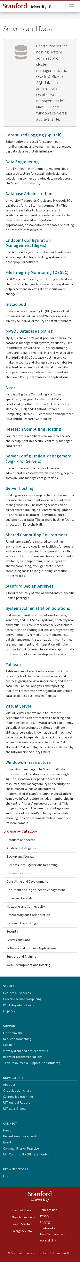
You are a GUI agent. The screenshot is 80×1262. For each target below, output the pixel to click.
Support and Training (21, 956)
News (7, 1130)
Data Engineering (22, 162)
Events (8, 1142)
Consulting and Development (27, 881)
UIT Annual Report (16, 1102)
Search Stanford (22, 1224)
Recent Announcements (20, 1136)
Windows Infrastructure (28, 762)
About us (9, 1084)
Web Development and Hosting (28, 965)
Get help (9, 1045)
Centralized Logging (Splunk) (34, 135)
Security (12, 931)
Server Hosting (20, 488)
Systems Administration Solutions (38, 608)
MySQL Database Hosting (29, 331)
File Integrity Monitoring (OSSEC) (37, 272)
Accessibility (48, 1240)
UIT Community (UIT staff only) (26, 1154)
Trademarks (47, 1228)
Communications (19, 873)
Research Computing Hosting (33, 429)
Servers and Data (18, 940)
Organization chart (17, 1090)
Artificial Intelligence (22, 848)
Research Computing (21, 923)
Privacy (44, 1216)
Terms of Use (48, 1210)
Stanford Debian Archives (29, 586)
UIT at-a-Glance (14, 1108)
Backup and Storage (20, 856)
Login (7, 1176)
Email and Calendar (20, 898)
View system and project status (25, 1051)
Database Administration (29, 194)
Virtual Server (18, 706)
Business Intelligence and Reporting (32, 865)
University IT (40, 7)
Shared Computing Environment (36, 535)
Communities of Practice (21, 1148)
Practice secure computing (22, 999)
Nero (10, 387)
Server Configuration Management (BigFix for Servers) (39, 459)
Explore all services (17, 993)
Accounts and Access (21, 840)
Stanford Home (21, 1210)
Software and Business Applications (31, 948)
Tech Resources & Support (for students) (32, 1063)
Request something (17, 1039)
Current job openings (18, 1096)
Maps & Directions (23, 1217)
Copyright (46, 1222)
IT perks (9, 1011)
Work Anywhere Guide (18, 1005)
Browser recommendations (23, 1057)
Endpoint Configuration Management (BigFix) (28, 243)
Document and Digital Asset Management (36, 890)
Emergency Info (22, 1231)
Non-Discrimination (52, 1234)
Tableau (13, 665)
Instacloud (16, 304)
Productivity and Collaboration (28, 915)
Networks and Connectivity (26, 906)
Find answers (12, 1033)
